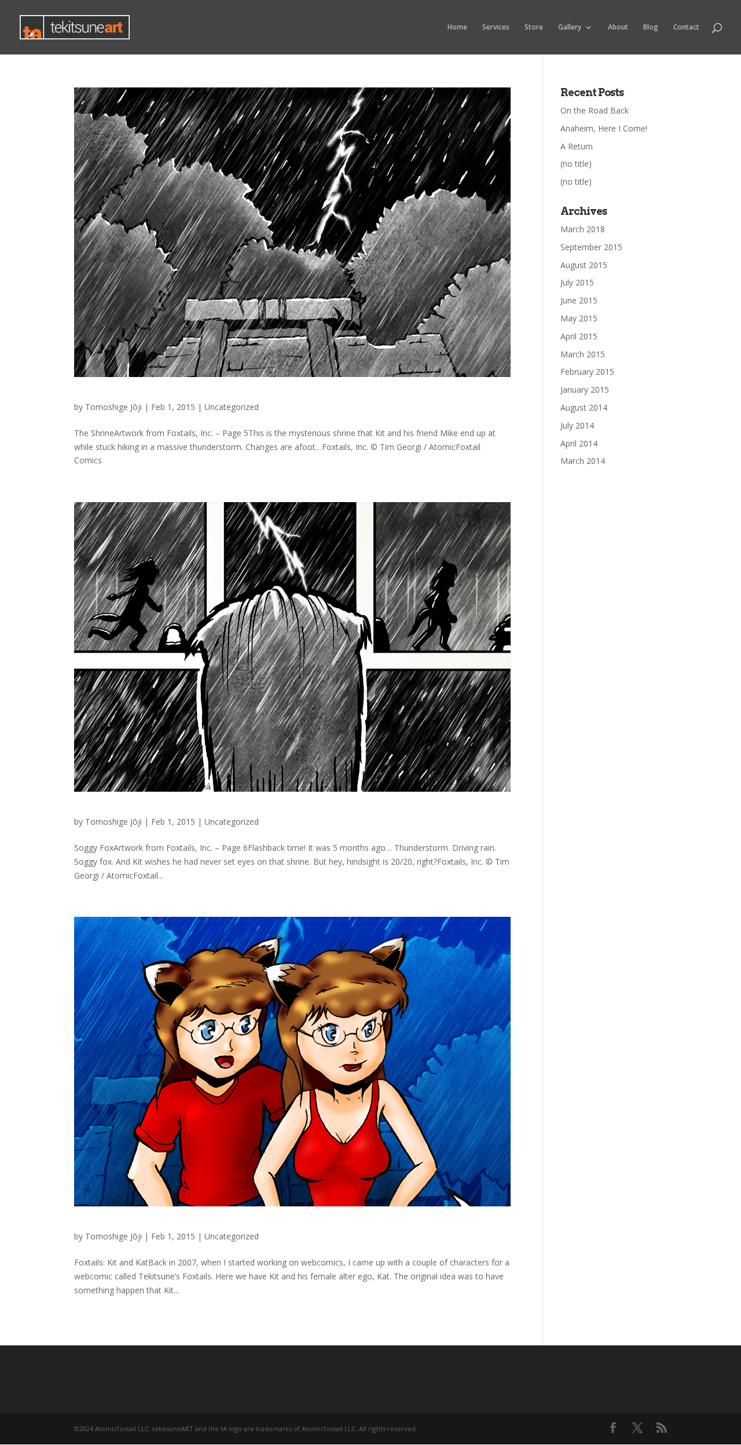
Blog (650, 27)
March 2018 (582, 229)
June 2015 (578, 300)
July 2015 (577, 282)
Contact (686, 27)
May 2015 (578, 318)
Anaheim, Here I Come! (603, 128)
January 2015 (584, 389)
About (618, 27)
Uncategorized (231, 406)
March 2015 (582, 354)
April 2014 (578, 443)
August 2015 (583, 264)
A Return (576, 146)
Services (495, 27)
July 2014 (577, 425)
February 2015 (587, 371)
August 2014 (583, 407)
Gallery (569, 27)
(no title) (576, 163)
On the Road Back (594, 110)
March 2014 (582, 460)
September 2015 (591, 247)
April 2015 (578, 336)
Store (533, 27)
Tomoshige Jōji (113, 406)
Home (457, 27)
